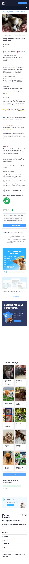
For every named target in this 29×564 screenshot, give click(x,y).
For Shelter (5, 543)
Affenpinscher (7, 485)
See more (5, 488)
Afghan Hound (16, 485)
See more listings (14, 474)
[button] (14, 533)
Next (24, 31)
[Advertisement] (14, 342)
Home (3, 11)
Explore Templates (14, 296)
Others (4, 547)
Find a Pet (5, 536)
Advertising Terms (6, 554)
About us (5, 532)
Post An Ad (22, 3)
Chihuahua (16, 11)
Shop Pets (5, 540)
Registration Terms (16, 554)
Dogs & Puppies (9, 11)
